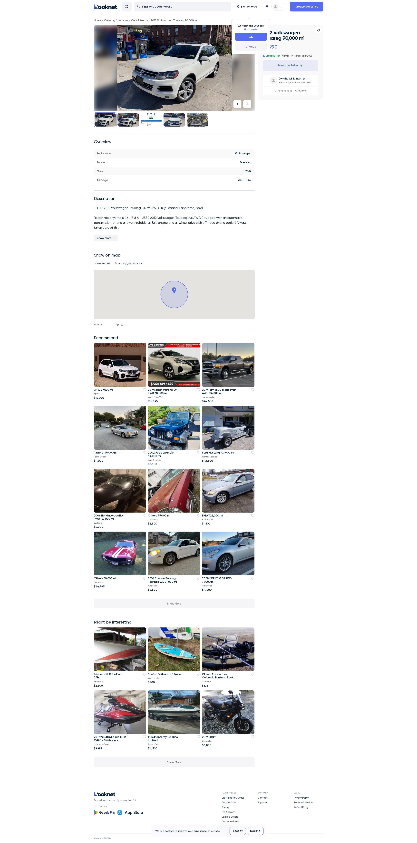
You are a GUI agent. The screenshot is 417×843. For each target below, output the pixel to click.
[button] (247, 6)
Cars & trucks (139, 20)
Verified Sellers (230, 816)
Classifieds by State (233, 797)
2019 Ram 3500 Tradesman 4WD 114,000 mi (219, 391)
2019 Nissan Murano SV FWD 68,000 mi (162, 391)
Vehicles (123, 20)
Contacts (263, 797)
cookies (170, 831)
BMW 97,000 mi (103, 389)
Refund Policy (301, 807)
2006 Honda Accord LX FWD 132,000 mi (108, 517)
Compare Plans (230, 821)
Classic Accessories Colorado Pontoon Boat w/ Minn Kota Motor (217, 678)
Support (262, 802)
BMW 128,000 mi (212, 515)
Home (97, 20)
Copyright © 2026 (103, 838)
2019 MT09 (208, 737)
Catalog (109, 20)
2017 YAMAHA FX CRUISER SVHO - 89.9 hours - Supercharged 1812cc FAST (110, 742)
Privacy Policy (301, 797)
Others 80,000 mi (105, 578)
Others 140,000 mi (105, 452)
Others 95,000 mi (159, 515)
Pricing (225, 807)
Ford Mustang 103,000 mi (218, 452)
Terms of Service (303, 802)
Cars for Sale (229, 802)
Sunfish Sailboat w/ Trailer (165, 674)
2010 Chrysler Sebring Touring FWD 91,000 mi (162, 580)
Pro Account (228, 812)
